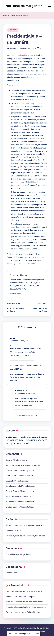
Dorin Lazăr (11, 476)
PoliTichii (13, 30)
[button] (15, 294)
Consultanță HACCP (35, 525)
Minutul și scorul (20, 460)
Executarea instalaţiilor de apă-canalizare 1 (24, 591)
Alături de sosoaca (14, 465)
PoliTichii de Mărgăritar (23, 6)
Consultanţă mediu (14, 531)
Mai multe (28, 443)
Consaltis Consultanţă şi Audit (19, 554)
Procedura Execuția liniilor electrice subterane (26, 607)
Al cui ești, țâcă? (27, 507)
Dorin (8, 460)
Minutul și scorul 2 (32, 465)
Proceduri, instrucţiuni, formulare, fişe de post (25, 536)
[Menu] (49, 6)
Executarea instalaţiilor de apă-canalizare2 (24, 602)
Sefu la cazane (12, 486)
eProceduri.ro (17, 585)
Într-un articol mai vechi (16, 55)
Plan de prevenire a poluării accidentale (23, 612)
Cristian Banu (18, 275)
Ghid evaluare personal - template (21, 597)
